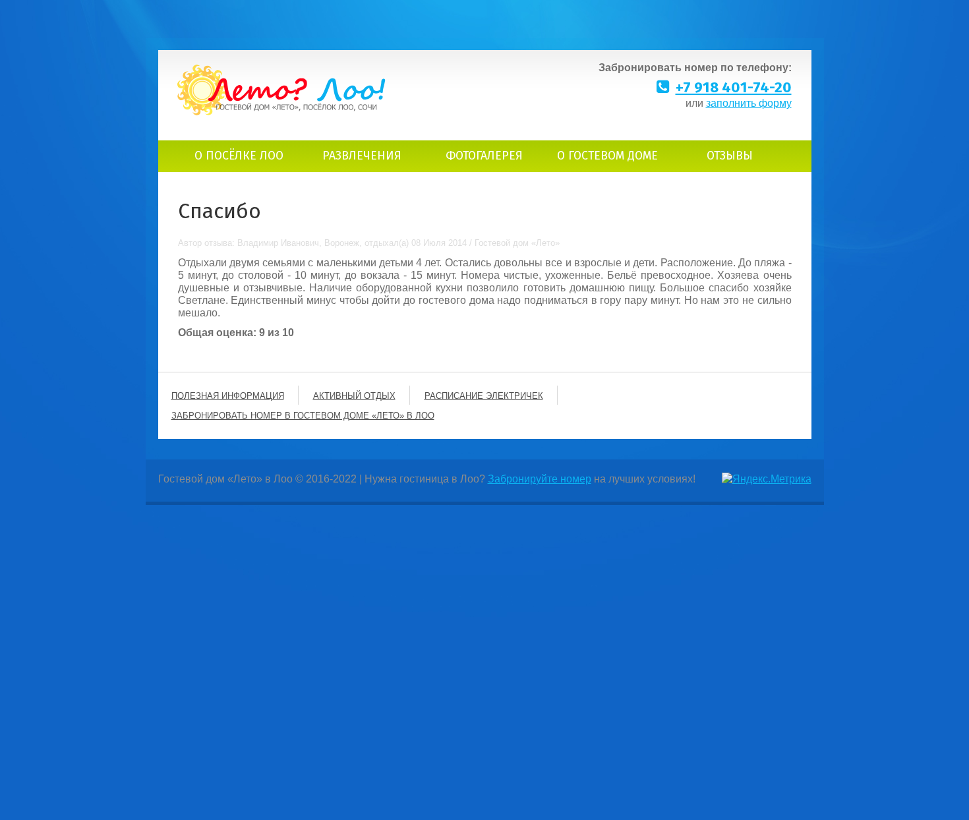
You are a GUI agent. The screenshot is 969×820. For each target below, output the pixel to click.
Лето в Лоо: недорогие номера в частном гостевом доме (281, 90)
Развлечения (361, 156)
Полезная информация (227, 396)
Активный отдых (354, 396)
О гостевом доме (607, 156)
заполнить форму (749, 103)
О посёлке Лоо (238, 156)
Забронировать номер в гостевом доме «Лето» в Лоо (302, 416)
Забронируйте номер (539, 478)
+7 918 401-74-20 (734, 87)
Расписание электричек (484, 396)
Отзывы (730, 156)
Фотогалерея (484, 156)
